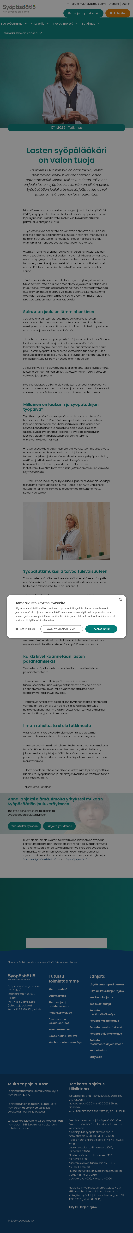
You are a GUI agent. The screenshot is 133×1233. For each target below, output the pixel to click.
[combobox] (120, 599)
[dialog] (66, 616)
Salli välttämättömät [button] (62, 628)
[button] (26, 629)
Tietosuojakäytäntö (67, 620)
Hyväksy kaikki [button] (101, 628)
